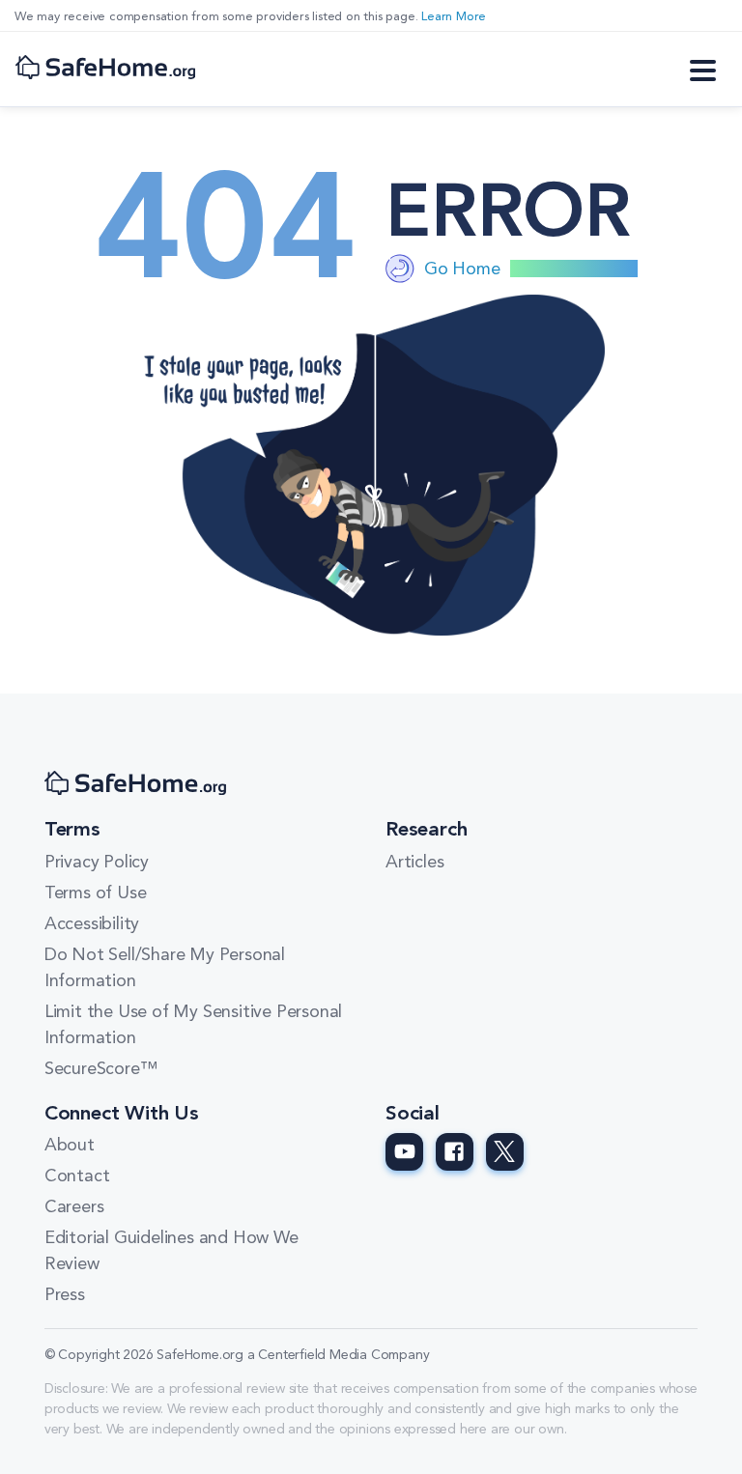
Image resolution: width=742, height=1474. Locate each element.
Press (64, 1295)
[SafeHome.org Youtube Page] (404, 1152)
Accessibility (91, 924)
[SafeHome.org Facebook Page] (454, 1152)
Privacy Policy (96, 862)
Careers (74, 1207)
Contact (77, 1176)
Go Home (462, 269)
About (69, 1145)
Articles (414, 862)
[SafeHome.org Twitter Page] (505, 1152)
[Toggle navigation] (703, 68)
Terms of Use (95, 893)
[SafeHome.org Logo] (105, 69)
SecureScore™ (100, 1069)
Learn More (453, 17)
